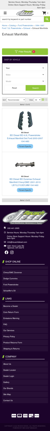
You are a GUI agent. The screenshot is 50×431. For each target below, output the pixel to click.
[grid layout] (43, 100)
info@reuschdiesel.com (17, 242)
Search (35, 88)
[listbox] (25, 68)
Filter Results (26, 51)
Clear (14, 88)
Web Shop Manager (29, 428)
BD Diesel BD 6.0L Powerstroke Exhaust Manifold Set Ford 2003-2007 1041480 (25, 138)
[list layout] (46, 100)
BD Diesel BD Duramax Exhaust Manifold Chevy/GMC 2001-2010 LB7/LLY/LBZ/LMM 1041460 (25, 182)
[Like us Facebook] (6, 253)
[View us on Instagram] (12, 253)
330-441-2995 (13, 228)
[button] (25, 19)
